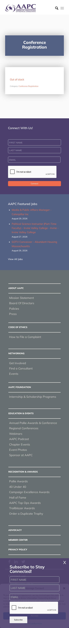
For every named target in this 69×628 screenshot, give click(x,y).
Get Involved (17, 363)
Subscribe (18, 620)
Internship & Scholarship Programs (32, 397)
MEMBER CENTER (18, 539)
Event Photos (18, 450)
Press (13, 314)
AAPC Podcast (19, 439)
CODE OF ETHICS (17, 327)
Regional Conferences (23, 428)
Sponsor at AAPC (21, 455)
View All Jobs (15, 259)
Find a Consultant (21, 368)
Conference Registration (28, 86)
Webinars (15, 434)
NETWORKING (16, 353)
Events (13, 374)
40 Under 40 (17, 487)
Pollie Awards (18, 481)
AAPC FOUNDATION (19, 387)
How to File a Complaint (25, 337)
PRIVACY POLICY (17, 549)
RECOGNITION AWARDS (23, 471)
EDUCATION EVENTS (21, 413)
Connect (34, 183)
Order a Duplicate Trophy (26, 513)
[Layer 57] (28, 8)
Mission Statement (21, 298)
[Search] (55, 8)
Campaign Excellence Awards (29, 492)
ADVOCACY (15, 530)
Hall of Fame (17, 497)
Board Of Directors (21, 303)
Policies (14, 308)
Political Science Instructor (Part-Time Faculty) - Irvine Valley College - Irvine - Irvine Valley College (35, 228)
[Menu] (62, 8)
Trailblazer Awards (22, 508)
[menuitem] (55, 8)
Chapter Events (19, 444)
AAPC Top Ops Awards (25, 503)
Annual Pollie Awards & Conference (33, 423)
